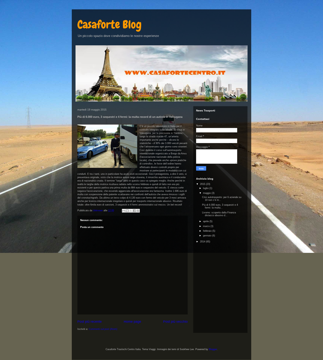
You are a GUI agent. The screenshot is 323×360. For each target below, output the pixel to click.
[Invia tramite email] (124, 211)
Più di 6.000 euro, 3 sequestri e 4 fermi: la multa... (220, 206)
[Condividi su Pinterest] (138, 211)
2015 (203, 184)
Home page (132, 321)
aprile (206, 221)
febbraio (207, 230)
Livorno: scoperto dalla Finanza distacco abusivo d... (219, 214)
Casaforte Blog (109, 24)
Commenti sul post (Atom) (103, 329)
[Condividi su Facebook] (134, 211)
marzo (206, 226)
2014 (203, 241)
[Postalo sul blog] (127, 211)
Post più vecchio (175, 321)
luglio (206, 188)
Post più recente (89, 321)
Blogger (213, 349)
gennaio (207, 235)
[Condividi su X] (131, 211)
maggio (207, 193)
